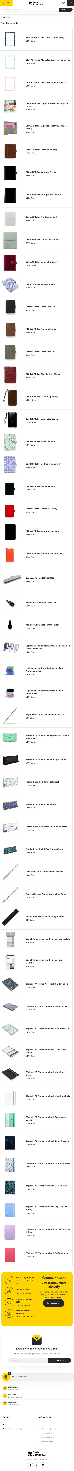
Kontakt (42, 1425)
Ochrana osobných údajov (48, 1429)
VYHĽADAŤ (65, 9)
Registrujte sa (54, 1303)
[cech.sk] (36, 3)
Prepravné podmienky (47, 1437)
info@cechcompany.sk (14, 1404)
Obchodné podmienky (47, 1433)
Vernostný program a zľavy (13, 1429)
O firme (7, 1425)
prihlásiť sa (59, 1360)
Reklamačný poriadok (47, 1441)
